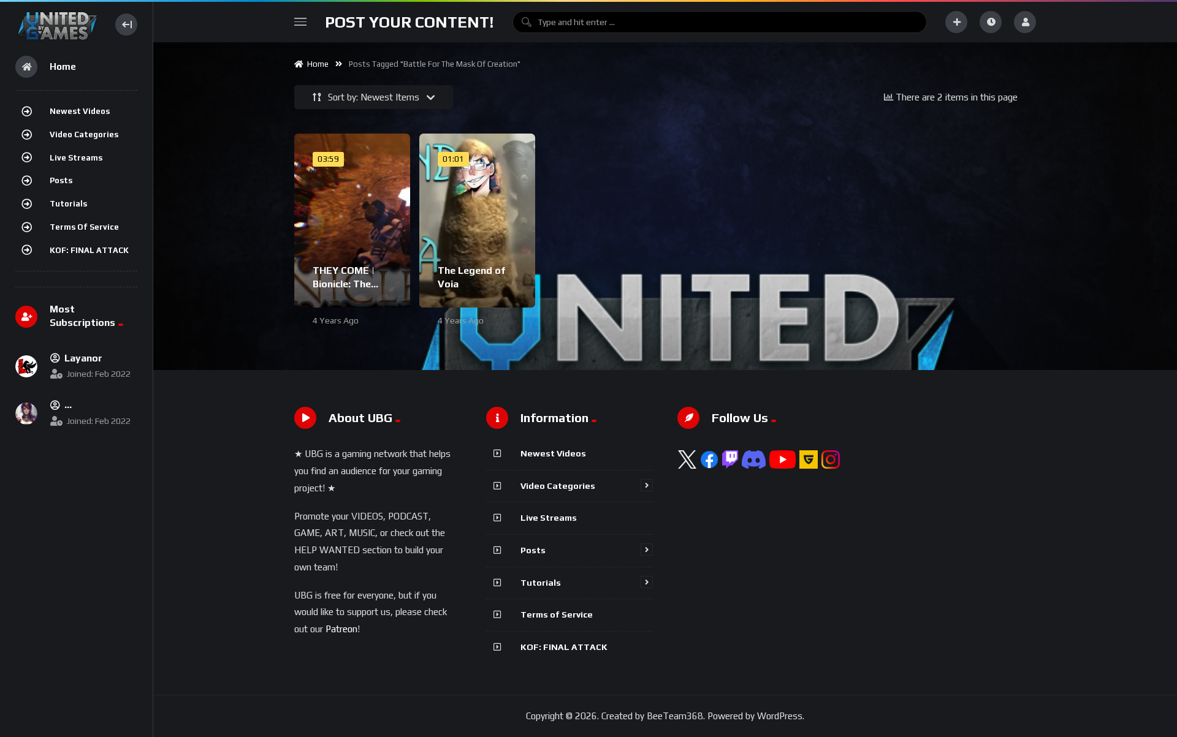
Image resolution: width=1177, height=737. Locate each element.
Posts (61, 180)
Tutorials (68, 203)
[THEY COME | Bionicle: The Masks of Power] (352, 221)
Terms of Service (84, 227)
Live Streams (76, 157)
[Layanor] (26, 366)
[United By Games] (57, 24)
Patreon (341, 629)
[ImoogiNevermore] (26, 414)
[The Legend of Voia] (477, 221)
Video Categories (84, 134)
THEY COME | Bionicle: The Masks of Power (351, 284)
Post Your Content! (409, 22)
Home (316, 64)
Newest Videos (80, 111)
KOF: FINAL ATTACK (89, 250)
